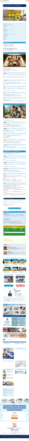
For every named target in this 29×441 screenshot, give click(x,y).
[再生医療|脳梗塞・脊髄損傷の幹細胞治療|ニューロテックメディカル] (14, 425)
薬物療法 (20, 364)
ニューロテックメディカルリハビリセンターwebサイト (14, 208)
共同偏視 (18, 363)
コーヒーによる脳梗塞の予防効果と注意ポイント (13, 247)
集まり (23, 366)
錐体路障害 (19, 366)
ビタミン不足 (25, 362)
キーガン (15, 362)
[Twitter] (14, 292)
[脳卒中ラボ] (14, 337)
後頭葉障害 (25, 363)
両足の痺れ (17, 363)
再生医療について (8, 435)
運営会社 (20, 435)
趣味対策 (17, 366)
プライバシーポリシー (16, 435)
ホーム (1, 435)
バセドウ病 (23, 362)
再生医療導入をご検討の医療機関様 (25, 435)
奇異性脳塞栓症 (20, 363)
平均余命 (23, 363)
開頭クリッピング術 (21, 366)
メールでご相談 (21, 285)
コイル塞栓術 (20, 362)
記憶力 (16, 366)
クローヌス (18, 362)
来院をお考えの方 (4, 435)
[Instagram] (15, 292)
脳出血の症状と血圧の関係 (10, 252)
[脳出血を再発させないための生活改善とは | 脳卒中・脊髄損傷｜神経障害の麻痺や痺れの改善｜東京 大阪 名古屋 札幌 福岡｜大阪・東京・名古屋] (4, 1)
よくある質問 (12, 435)
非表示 (6, 23)
